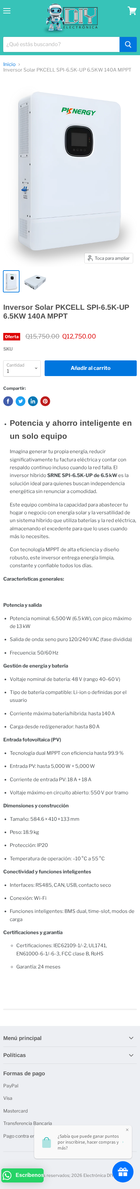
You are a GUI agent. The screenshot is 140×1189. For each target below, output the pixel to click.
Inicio (9, 64)
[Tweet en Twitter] (20, 401)
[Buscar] (128, 44)
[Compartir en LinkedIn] (33, 401)
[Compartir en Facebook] (8, 401)
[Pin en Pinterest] (45, 401)
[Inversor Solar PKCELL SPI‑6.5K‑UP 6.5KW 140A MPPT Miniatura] (11, 281)
